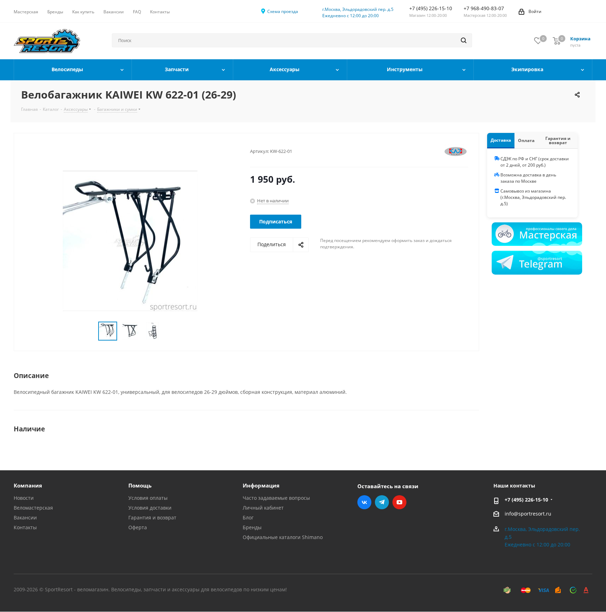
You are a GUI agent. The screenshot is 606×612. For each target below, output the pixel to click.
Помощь (140, 485)
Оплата (526, 140)
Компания (28, 485)
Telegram (382, 502)
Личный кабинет (263, 507)
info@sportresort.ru (528, 513)
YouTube (399, 502)
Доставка (501, 140)
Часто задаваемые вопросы (276, 498)
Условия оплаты (148, 498)
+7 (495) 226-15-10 (526, 499)
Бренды (252, 527)
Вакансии (25, 517)
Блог (248, 517)
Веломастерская (33, 507)
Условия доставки (149, 507)
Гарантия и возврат (558, 140)
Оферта (137, 527)
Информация (261, 485)
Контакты (25, 527)
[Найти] (463, 40)
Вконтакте (364, 502)
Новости (24, 498)
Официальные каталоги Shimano (283, 537)
